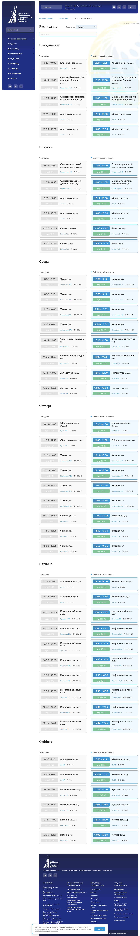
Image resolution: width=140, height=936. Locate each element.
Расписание (70, 9)
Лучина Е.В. (64, 378)
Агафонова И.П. (66, 285)
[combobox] (132, 7)
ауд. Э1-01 (50, 521)
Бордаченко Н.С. (66, 172)
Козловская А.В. (66, 300)
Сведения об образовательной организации (83, 6)
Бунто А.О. (64, 68)
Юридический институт (52, 919)
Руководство (95, 889)
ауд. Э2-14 (49, 172)
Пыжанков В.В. (65, 634)
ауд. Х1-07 (49, 299)
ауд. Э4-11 (50, 234)
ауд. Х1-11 (50, 284)
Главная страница (46, 18)
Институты (48, 882)
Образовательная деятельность (75, 883)
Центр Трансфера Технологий (121, 909)
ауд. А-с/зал (49, 346)
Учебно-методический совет (99, 911)
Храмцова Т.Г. (65, 619)
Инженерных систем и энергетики (51, 904)
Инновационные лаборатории (120, 893)
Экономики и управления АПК (52, 899)
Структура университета (97, 883)
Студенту (64, 870)
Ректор (93, 892)
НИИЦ (116, 900)
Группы (81, 27)
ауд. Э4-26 (49, 68)
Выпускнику (97, 870)
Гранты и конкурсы (121, 917)
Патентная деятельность (123, 914)
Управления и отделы (99, 915)
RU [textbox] (131, 7)
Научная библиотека (98, 918)
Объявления (119, 889)
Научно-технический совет (99, 906)
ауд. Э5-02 (49, 795)
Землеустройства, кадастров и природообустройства (51, 913)
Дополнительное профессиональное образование (74, 902)
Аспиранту (107, 870)
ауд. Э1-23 (49, 119)
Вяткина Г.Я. (64, 234)
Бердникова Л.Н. (66, 88)
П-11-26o (73, 68)
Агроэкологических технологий (50, 888)
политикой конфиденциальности (46, 931)
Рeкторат (94, 895)
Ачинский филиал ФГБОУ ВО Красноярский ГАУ (53, 923)
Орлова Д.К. (64, 346)
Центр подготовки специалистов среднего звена (76, 909)
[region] (19, 58)
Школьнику (73, 870)
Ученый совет (96, 902)
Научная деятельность (120, 883)
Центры (93, 921)
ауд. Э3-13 (49, 634)
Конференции (119, 920)
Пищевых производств (51, 909)
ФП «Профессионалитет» (76, 892)
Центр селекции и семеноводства (121, 904)
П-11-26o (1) (78, 285)
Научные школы (120, 897)
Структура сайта (109, 933)
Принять (100, 929)
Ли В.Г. (62, 119)
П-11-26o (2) (78, 300)
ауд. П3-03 (49, 619)
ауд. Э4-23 (49, 88)
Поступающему (85, 870)
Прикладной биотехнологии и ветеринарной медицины (52, 893)
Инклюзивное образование (72, 896)
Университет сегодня (51, 870)
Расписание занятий (74, 889)
